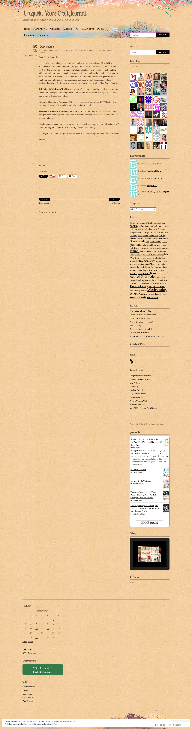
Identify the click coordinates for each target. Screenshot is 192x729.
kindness (146, 254)
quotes (146, 273)
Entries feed (27, 693)
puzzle (140, 274)
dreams (145, 235)
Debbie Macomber (137, 483)
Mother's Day (135, 267)
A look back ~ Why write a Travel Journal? (147, 336)
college (132, 232)
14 (48, 628)
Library (161, 254)
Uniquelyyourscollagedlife (141, 375)
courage (145, 232)
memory (160, 260)
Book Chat (161, 223)
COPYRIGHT (40, 28)
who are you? (161, 294)
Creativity (160, 232)
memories (149, 261)
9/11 (141, 223)
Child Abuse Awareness (137, 229)
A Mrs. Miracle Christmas (140, 480)
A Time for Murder (138, 469)
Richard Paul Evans (159, 280)
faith (156, 236)
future (166, 238)
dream (140, 235)
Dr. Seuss (133, 235)
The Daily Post (136, 397)
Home (27, 28)
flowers (149, 238)
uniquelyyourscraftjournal (51, 50)
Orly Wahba (136, 447)
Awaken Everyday (137, 390)
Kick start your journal (37, 35)
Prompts (133, 273)
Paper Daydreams (73, 50)
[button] (142, 560)
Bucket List (146, 226)
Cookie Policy (53, 724)
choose (155, 229)
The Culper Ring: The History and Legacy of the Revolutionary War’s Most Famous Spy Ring (144, 508)
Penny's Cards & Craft (138, 400)
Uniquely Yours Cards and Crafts (143, 379)
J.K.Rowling (164, 248)
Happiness (156, 245)
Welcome (55, 28)
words (149, 297)
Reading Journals (88, 50)
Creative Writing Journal (140, 318)
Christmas (162, 229)
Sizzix (152, 283)
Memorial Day (136, 260)
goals (147, 241)
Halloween (146, 245)
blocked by (46, 670)
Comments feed (28, 697)
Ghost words (137, 241)
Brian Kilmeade (137, 500)
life (166, 253)
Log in (25, 690)
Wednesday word (148, 291)
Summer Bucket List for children (143, 314)
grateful (164, 242)
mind (165, 261)
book (156, 223)
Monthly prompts (157, 263)
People (147, 267)
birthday (150, 223)
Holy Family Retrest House (141, 247)
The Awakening (139, 286)
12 (37, 628)
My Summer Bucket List (139, 332)
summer (164, 283)
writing (155, 297)
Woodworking (135, 325)
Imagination (152, 185)
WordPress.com (28, 701)
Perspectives (156, 266)
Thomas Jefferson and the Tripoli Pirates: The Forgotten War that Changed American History (143, 495)
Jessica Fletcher (137, 472)
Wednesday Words (154, 163)
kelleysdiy (134, 386)
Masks (163, 258)
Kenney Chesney (136, 254)
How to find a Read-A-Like (141, 311)
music (142, 267)
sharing (147, 283)
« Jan (24, 641)
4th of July (135, 222)
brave (139, 226)
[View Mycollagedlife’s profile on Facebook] (131, 360)
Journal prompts (160, 251)
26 (37, 637)
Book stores (107, 50)
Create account (28, 686)
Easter (152, 235)
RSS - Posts (27, 649)
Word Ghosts (138, 297)
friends (161, 238)
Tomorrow (44, 201)
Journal (134, 250)
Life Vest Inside (136, 382)
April (145, 223)
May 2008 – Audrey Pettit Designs (144, 408)
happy (164, 245)
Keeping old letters (154, 171)
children (42, 52)
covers (152, 232)
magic (137, 257)
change (165, 226)
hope (154, 248)
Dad (166, 232)
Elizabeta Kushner (137, 404)
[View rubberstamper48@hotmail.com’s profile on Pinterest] (132, 362)
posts (162, 270)
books (133, 226)
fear (141, 238)
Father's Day (135, 238)
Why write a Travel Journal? (141, 321)
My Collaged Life (137, 344)
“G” (77, 28)
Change (116, 201)
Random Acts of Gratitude (146, 275)
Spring (157, 283)
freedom (155, 238)
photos (164, 267)
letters (154, 254)
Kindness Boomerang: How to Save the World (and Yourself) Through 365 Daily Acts (146, 442)
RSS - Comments (29, 653)
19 (37, 633)
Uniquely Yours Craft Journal (54, 13)
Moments (133, 263)
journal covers (146, 251)
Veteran (144, 290)
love (132, 257)
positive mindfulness (149, 270)
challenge (156, 226)
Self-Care (140, 283)
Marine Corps (146, 258)
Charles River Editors (139, 514)
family (162, 235)
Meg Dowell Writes (138, 393)
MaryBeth (88, 28)
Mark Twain (156, 258)
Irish (158, 248)
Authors (67, 28)
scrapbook (133, 283)
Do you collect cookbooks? (141, 329)
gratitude (135, 244)
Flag (145, 238)
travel (162, 286)
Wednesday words (148, 294)
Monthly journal (144, 264)
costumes (138, 232)
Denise (100, 28)
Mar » (30, 641)
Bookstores (46, 46)
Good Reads (155, 241)
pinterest (134, 269)
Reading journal (144, 280)
